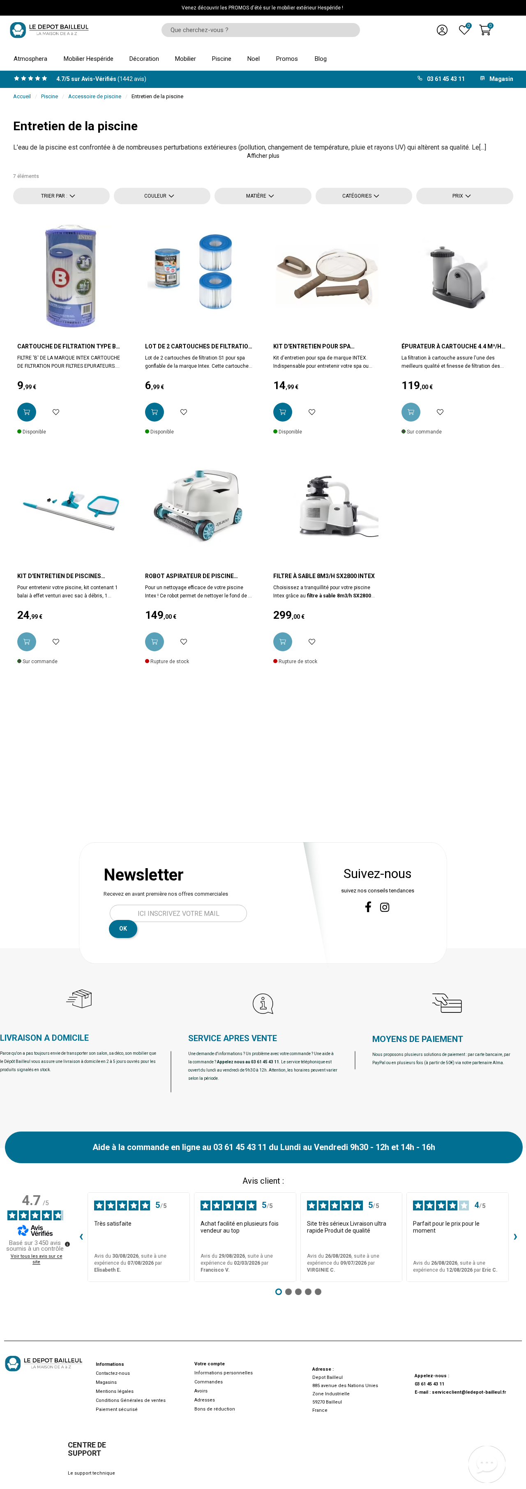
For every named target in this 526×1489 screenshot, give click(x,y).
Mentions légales (115, 1391)
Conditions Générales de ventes (131, 1400)
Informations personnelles (223, 1373)
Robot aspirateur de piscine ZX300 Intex (189, 576)
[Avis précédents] (81, 1237)
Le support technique (91, 1473)
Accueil (22, 96)
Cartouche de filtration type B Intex (66, 346)
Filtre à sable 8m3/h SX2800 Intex (324, 576)
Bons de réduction (214, 1409)
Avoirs (201, 1391)
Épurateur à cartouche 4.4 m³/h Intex (451, 346)
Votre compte (209, 1364)
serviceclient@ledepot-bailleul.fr (469, 1392)
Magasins (106, 1382)
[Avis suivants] (515, 1237)
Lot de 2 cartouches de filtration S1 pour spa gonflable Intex (198, 346)
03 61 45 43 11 (429, 1384)
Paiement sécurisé (117, 1409)
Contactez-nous (113, 1373)
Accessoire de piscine (94, 96)
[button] (263, 156)
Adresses (204, 1400)
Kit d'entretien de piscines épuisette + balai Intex (59, 576)
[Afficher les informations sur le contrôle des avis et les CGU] (67, 1244)
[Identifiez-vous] (442, 30)
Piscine (49, 96)
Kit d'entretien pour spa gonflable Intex (312, 346)
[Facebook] (368, 906)
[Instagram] (385, 907)
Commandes (208, 1382)
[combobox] (258, 30)
